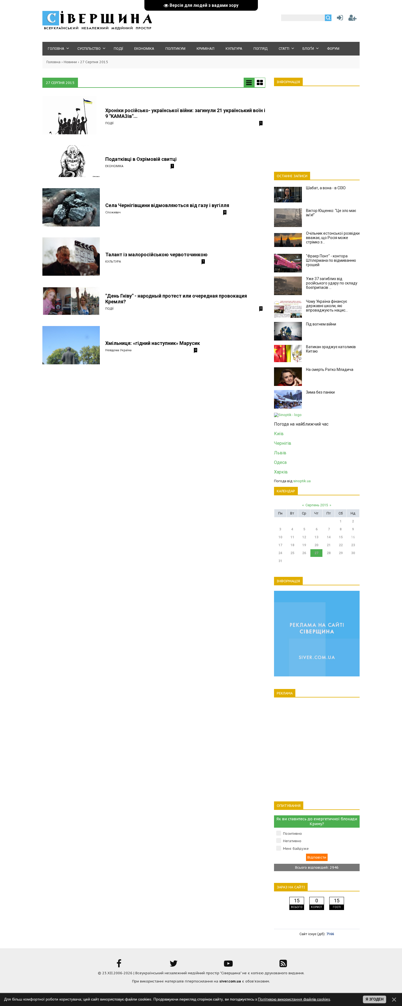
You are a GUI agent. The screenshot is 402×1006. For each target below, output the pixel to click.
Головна (53, 62)
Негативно (292, 841)
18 (292, 545)
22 (341, 545)
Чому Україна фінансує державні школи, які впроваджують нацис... (327, 305)
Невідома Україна (118, 350)
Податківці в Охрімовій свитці (141, 159)
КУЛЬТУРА (113, 261)
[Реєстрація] (352, 19)
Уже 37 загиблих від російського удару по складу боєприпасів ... (331, 283)
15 (341, 537)
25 (292, 553)
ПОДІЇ (109, 123)
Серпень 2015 (316, 505)
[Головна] (97, 29)
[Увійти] (339, 19)
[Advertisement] (317, 126)
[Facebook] (119, 965)
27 (316, 553)
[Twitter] (173, 965)
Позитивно (292, 833)
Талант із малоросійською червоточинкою (156, 254)
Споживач (113, 212)
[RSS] (283, 965)
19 (304, 545)
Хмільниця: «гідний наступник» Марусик (152, 343)
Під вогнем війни (321, 324)
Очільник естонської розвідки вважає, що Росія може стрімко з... (333, 237)
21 (329, 545)
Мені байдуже (296, 848)
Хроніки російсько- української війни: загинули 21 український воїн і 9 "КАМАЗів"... (185, 113)
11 (292, 537)
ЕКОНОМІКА (114, 166)
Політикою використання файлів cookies (294, 999)
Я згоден (374, 999)
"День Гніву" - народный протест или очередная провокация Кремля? (176, 298)
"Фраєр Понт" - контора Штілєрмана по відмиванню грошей (331, 260)
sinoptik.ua (302, 481)
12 (304, 537)
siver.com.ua (230, 981)
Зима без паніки (320, 392)
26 (304, 553)
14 (329, 537)
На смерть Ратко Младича (329, 369)
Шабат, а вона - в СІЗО (326, 188)
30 (353, 553)
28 (329, 553)
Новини (70, 62)
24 (280, 553)
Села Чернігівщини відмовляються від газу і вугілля (167, 205)
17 (280, 545)
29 (341, 553)
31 (280, 561)
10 (280, 537)
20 (316, 545)
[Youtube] (228, 965)
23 (353, 545)
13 (316, 537)
